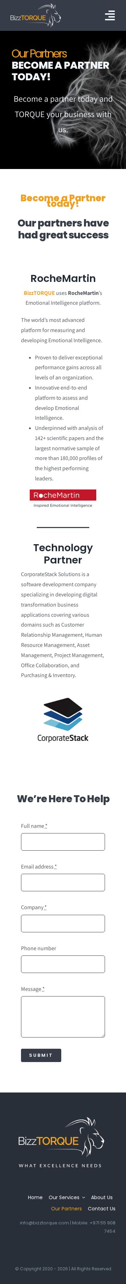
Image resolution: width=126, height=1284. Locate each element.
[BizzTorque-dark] (61, 1116)
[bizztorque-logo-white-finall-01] (35, 6)
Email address (39, 866)
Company (34, 907)
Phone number (38, 948)
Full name (34, 826)
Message (33, 989)
